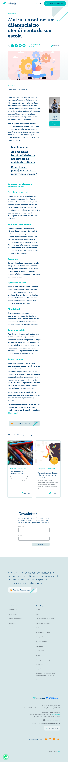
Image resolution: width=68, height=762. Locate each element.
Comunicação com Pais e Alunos (45, 618)
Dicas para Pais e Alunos (43, 632)
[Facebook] (54, 739)
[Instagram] (58, 739)
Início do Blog (12, 13)
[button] (40, 3)
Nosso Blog (39, 606)
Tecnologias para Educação (43, 660)
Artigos (38, 609)
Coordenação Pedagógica (43, 623)
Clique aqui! (13, 413)
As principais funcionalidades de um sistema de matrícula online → (23, 157)
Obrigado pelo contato (42, 669)
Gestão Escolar (23, 89)
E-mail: (20, 535)
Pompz (58, 751)
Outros (38, 655)
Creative (38, 628)
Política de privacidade (15, 618)
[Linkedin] (50, 739)
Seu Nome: (21, 527)
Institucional (12, 606)
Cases (37, 614)
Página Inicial (13, 609)
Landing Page (40, 664)
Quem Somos (13, 614)
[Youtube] (45, 739)
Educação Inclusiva (41, 641)
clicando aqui (56, 714)
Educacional (12, 89)
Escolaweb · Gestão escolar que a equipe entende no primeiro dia (45, 674)
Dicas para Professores (42, 637)
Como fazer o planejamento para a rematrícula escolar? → (24, 172)
